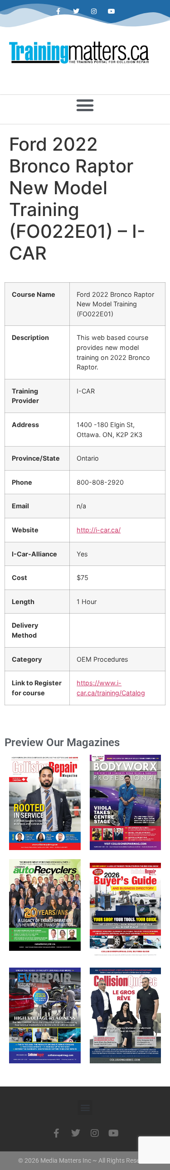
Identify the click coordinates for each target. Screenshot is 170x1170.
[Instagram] (94, 11)
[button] (85, 105)
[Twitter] (76, 11)
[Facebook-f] (58, 11)
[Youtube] (112, 11)
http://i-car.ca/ (99, 530)
